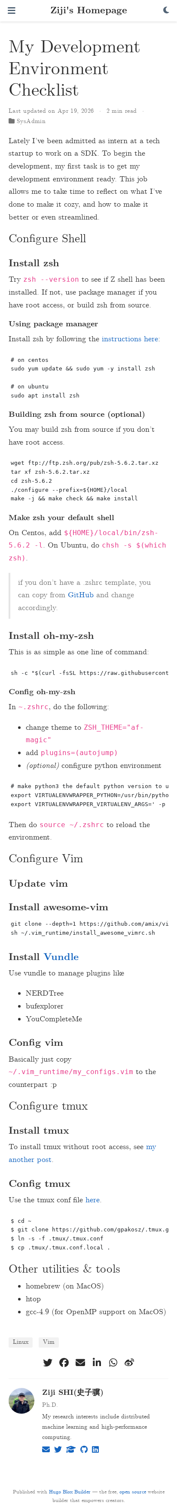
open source (132, 1492)
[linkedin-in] (96, 1362)
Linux (20, 1342)
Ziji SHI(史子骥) (73, 1393)
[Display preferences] (166, 11)
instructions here (130, 339)
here (92, 1200)
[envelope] (80, 1362)
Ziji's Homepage (88, 11)
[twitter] (47, 1362)
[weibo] (129, 1362)
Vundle (61, 957)
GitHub (81, 595)
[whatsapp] (113, 1362)
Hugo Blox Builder (70, 1492)
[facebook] (64, 1362)
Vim (49, 1342)
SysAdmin (31, 121)
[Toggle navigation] (11, 10)
